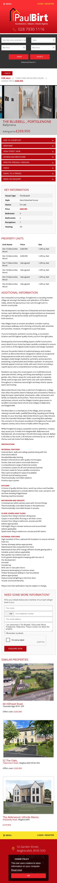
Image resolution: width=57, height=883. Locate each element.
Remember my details (15, 633)
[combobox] (9, 613)
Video (6, 168)
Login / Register (45, 3)
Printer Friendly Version (16, 162)
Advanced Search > (28, 62)
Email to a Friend (12, 173)
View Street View (11, 151)
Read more (16, 870)
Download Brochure (14, 157)
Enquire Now (15, 648)
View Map (8, 145)
